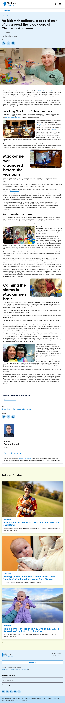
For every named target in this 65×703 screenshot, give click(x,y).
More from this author (11, 453)
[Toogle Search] (56, 4)
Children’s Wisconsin (45, 91)
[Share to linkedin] (13, 43)
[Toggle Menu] (60, 4)
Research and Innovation (22, 409)
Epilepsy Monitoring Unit (13, 118)
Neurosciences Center (10, 400)
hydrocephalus (15, 191)
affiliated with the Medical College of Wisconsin (15, 669)
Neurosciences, (7, 409)
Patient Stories (5, 16)
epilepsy (54, 129)
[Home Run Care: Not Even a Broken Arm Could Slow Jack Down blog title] (32, 498)
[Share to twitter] (8, 43)
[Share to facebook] (4, 43)
